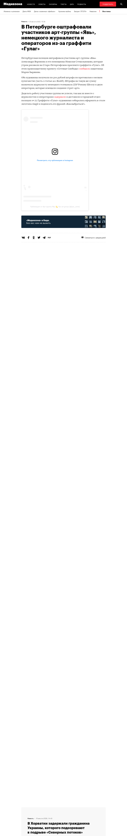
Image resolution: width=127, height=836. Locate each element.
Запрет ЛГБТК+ (80, 11)
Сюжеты (42, 4)
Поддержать (108, 4)
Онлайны (53, 4)
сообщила (84, 69)
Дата (72, 4)
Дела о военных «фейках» (44, 11)
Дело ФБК (27, 11)
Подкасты (81, 4)
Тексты (63, 4)
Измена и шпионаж (12, 11)
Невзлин (93, 11)
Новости (31, 4)
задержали (60, 97)
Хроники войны (64, 11)
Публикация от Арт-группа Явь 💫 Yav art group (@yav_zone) (55, 207)
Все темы (106, 11)
